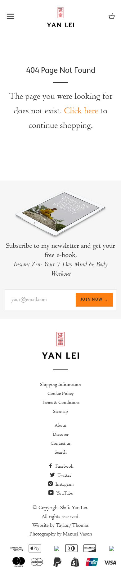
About (60, 425)
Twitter (63, 475)
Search (61, 452)
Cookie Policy (60, 393)
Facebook (63, 466)
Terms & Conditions (60, 402)
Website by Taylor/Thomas (60, 525)
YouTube (64, 493)
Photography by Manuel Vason (60, 534)
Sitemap (60, 411)
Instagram (64, 484)
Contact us (60, 443)
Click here (81, 110)
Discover (61, 434)
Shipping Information (60, 384)
